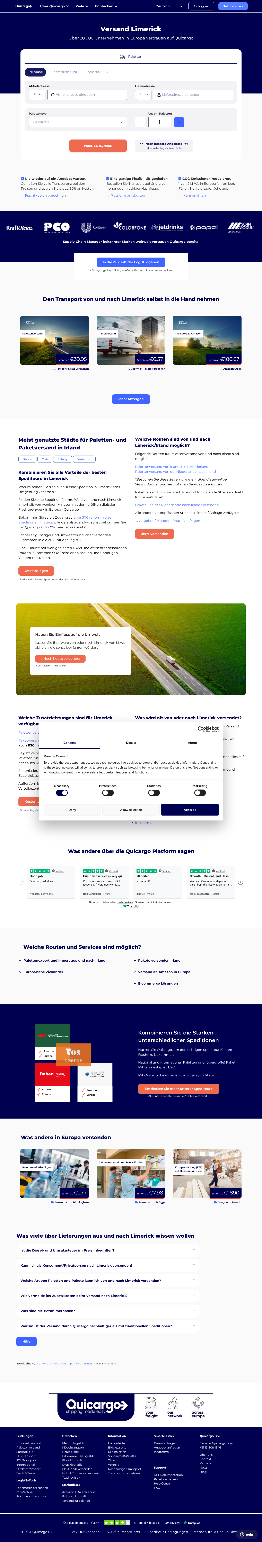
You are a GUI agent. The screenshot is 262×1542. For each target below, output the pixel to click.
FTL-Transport (26, 1460)
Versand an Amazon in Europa (164, 972)
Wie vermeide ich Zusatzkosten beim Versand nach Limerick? (74, 1296)
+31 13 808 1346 (210, 1447)
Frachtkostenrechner (31, 1496)
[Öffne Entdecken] (116, 6)
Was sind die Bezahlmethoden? (47, 1311)
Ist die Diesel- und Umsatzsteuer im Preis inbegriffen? (67, 1250)
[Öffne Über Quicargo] (67, 6)
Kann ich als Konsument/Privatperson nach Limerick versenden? (76, 1265)
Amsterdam (61, 1202)
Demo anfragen (165, 1443)
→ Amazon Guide (231, 368)
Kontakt (205, 1459)
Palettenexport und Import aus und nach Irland (64, 960)
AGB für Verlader (85, 1532)
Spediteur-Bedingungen (167, 1532)
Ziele (111, 1460)
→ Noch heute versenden (60, 659)
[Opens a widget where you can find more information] (246, 1535)
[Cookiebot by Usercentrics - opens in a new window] (201, 729)
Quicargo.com (42, 1363)
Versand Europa (63, 1363)
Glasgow (223, 1202)
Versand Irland (85, 1363)
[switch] (108, 793)
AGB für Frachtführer (123, 1532)
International (25, 1465)
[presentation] (87, 95)
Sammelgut (25, 1452)
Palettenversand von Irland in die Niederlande (172, 467)
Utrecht (237, 1202)
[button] (131, 399)
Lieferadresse (145, 86)
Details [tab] (131, 742)
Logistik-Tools (26, 1480)
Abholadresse (39, 86)
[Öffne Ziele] (86, 6)
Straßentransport (28, 1469)
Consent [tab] (69, 742)
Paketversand (29, 740)
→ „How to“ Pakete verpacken (146, 368)
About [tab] (192, 742)
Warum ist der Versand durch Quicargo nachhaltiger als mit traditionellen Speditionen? (96, 1326)
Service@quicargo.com (216, 1443)
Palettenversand (32, 732)
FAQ (157, 1488)
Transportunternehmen (124, 1473)
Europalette (116, 1443)
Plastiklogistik (72, 1460)
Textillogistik (71, 1477)
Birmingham (81, 1202)
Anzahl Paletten (160, 113)
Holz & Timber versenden (80, 1473)
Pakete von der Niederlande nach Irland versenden (177, 505)
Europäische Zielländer (43, 972)
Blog (203, 1472)
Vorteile (113, 1465)
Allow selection (131, 809)
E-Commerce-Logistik (78, 1456)
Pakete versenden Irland (159, 960)
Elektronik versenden (77, 1469)
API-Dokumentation (168, 1475)
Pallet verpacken (166, 1479)
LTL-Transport (26, 1456)
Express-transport (29, 1443)
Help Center (162, 1483)
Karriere (205, 1463)
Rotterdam (145, 1202)
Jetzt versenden (154, 534)
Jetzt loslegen (36, 571)
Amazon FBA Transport (79, 1492)
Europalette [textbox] (41, 122)
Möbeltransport (73, 1447)
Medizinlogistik (73, 1443)
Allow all (190, 809)
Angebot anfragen (167, 1447)
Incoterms (143, 823)
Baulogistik (70, 1452)
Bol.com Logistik (74, 1496)
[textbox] (38, 94)
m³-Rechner (25, 1492)
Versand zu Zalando (76, 1501)
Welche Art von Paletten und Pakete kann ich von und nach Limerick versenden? (90, 1281)
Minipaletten (117, 1452)
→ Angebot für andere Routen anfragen (167, 521)
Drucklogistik (72, 1465)
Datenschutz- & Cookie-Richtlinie (218, 1532)
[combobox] (37, 95)
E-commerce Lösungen (158, 983)
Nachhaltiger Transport (124, 1469)
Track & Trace (25, 1473)
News (204, 1467)
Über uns (206, 1454)
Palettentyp (38, 113)
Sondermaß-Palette (122, 1456)
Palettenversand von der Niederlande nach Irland (175, 472)
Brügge (160, 1202)
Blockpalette (117, 1447)
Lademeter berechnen (32, 1488)
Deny (72, 809)
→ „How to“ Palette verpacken (70, 368)
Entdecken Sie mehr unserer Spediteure (179, 1089)
